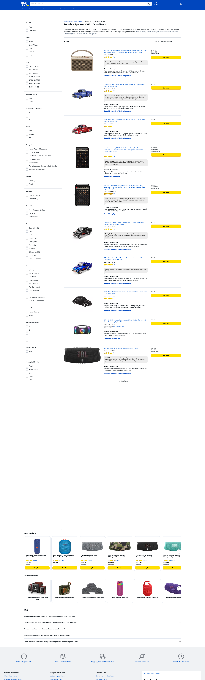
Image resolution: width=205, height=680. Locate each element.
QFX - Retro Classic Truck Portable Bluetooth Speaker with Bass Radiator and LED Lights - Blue (124, 259)
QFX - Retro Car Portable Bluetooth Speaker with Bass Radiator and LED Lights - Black (125, 292)
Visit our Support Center (58, 676)
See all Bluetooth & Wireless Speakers (117, 76)
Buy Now (166, 57)
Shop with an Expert (56, 679)
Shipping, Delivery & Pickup (13, 679)
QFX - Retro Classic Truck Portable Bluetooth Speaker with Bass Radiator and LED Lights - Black (124, 223)
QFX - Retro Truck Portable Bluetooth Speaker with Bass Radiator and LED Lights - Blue (124, 85)
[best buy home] (25, 4)
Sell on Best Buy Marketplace (105, 676)
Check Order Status (10, 676)
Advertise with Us (101, 679)
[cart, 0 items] (181, 4)
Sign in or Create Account (152, 673)
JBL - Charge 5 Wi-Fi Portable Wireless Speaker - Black (121, 348)
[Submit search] (149, 4)
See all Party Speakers (112, 177)
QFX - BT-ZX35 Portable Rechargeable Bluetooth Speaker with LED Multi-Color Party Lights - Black (125, 321)
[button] (159, 4)
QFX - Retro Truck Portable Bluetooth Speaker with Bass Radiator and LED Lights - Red (124, 120)
